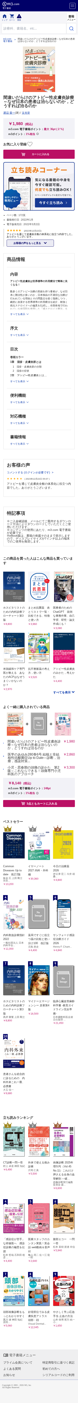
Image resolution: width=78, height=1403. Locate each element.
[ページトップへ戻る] (72, 1397)
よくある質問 (12, 1368)
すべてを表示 (62, 692)
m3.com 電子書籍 (7, 40)
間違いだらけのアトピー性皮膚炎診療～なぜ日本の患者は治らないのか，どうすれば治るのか (34, 745)
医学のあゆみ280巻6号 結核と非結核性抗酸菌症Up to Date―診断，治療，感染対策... (34, 758)
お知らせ (9, 1374)
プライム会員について (17, 1362)
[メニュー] (72, 6)
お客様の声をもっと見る (28, 243)
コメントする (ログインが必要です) (29, 472)
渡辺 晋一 (9, 112)
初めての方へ (51, 1368)
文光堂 (26, 112)
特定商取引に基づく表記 (58, 1362)
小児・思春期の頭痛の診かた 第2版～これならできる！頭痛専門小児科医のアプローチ (34, 771)
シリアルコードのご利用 (58, 1374)
